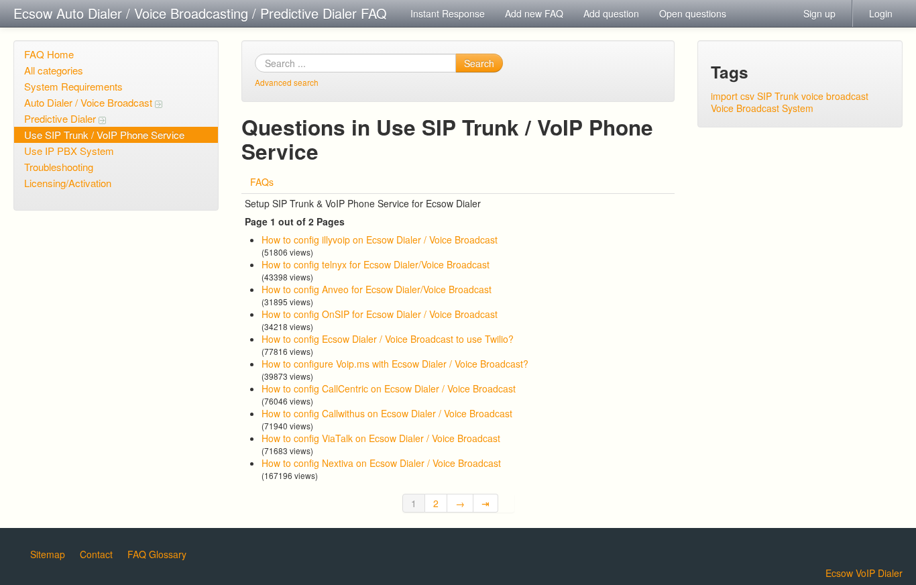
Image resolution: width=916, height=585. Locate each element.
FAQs (262, 182)
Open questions (692, 13)
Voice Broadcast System (762, 108)
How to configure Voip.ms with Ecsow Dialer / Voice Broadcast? (395, 363)
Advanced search (287, 82)
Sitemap (47, 554)
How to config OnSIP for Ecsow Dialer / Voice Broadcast (380, 314)
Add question (611, 13)
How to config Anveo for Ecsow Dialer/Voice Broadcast (377, 289)
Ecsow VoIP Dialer (864, 573)
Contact (96, 554)
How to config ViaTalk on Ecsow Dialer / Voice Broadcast (381, 438)
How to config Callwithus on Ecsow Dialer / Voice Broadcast (387, 413)
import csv (732, 96)
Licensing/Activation (67, 183)
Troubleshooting (58, 167)
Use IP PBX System (69, 151)
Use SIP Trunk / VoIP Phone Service (104, 134)
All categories (53, 70)
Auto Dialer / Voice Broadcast (89, 102)
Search (479, 63)
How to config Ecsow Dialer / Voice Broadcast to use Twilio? (388, 338)
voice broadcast (834, 96)
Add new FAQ (534, 13)
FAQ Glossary (156, 554)
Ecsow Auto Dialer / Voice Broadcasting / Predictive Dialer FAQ (200, 13)
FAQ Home (49, 54)
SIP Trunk (778, 96)
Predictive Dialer (61, 118)
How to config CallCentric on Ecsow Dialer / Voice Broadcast (389, 388)
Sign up (819, 13)
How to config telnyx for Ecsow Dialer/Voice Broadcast (376, 264)
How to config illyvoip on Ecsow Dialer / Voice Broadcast (380, 239)
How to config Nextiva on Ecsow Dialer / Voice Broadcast (381, 463)
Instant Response (447, 13)
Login (881, 13)
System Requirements (73, 86)
